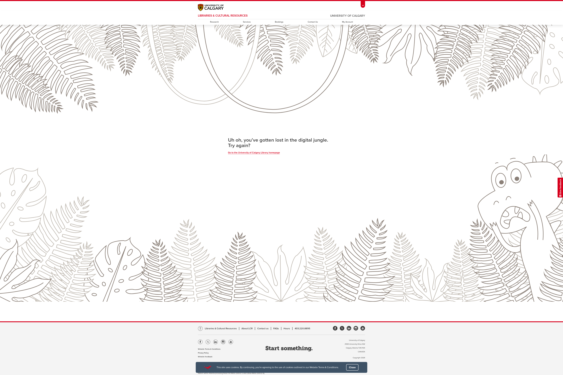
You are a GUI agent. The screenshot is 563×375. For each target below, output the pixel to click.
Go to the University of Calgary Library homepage (254, 152)
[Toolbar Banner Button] (363, 4)
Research (214, 22)
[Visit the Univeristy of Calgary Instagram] (223, 342)
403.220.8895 (302, 328)
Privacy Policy (203, 353)
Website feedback (205, 357)
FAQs (276, 328)
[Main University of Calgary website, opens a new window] (213, 8)
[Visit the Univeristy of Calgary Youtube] (230, 342)
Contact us (263, 328)
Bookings (279, 22)
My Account (347, 22)
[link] (335, 328)
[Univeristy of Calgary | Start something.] (289, 349)
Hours (287, 328)
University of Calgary (347, 16)
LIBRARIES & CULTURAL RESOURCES (223, 15)
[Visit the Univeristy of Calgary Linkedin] (215, 342)
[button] (352, 367)
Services (247, 22)
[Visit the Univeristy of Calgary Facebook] (200, 342)
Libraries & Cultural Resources (221, 328)
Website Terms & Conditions (209, 349)
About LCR (247, 328)
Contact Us (313, 22)
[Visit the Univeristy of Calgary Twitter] (208, 342)
